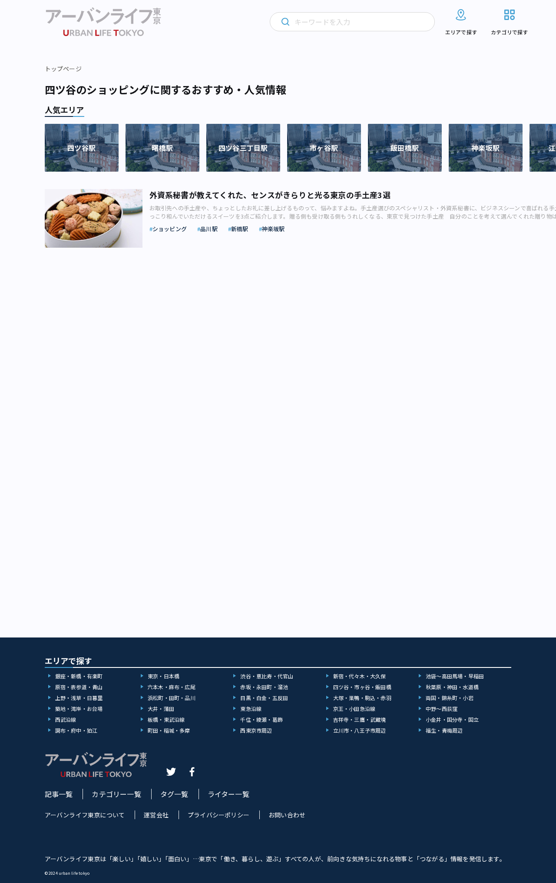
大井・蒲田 (161, 708)
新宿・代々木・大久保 (359, 676)
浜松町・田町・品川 (171, 697)
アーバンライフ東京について (85, 814)
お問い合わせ (286, 814)
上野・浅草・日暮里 (79, 697)
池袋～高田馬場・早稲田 (455, 676)
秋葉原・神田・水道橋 (452, 686)
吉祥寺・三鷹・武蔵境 (359, 719)
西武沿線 (65, 719)
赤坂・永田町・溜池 (264, 686)
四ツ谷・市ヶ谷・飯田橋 (362, 686)
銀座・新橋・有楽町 (79, 676)
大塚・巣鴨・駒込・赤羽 (362, 697)
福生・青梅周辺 (444, 730)
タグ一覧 (174, 794)
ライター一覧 (228, 794)
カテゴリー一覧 (116, 794)
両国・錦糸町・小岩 (449, 697)
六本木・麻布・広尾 (171, 686)
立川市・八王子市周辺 (359, 730)
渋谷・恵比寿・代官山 (266, 676)
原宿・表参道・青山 (79, 686)
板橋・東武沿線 (166, 719)
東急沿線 (250, 708)
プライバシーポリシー (218, 814)
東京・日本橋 (163, 676)
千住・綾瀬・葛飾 (261, 719)
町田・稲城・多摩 (169, 730)
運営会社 (156, 814)
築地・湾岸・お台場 (79, 708)
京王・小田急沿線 (354, 708)
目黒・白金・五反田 (264, 697)
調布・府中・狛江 (76, 730)
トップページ (63, 68)
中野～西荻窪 (441, 708)
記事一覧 (59, 794)
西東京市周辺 (256, 730)
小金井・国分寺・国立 (452, 719)
